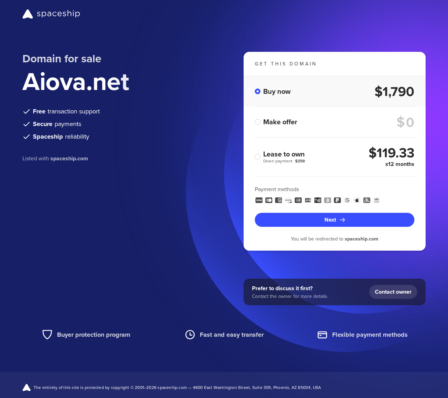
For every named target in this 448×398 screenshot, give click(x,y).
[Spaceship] (51, 14)
